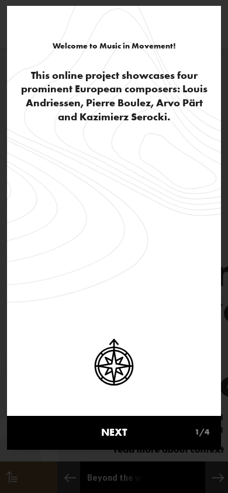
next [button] (155, 432)
